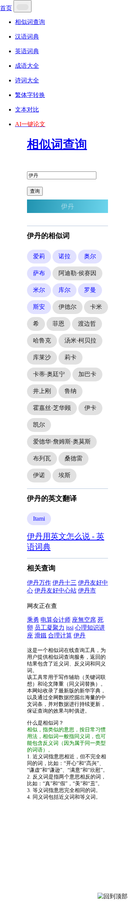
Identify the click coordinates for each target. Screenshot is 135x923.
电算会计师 (55, 619)
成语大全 (27, 66)
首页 (6, 8)
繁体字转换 (30, 95)
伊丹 (80, 635)
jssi (70, 627)
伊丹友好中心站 (55, 590)
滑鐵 (40, 635)
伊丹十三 (64, 582)
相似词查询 (30, 22)
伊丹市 (87, 590)
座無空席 (84, 619)
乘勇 (33, 619)
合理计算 (60, 635)
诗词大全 (27, 80)
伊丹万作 (39, 582)
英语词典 (27, 51)
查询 (35, 191)
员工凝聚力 (49, 627)
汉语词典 (27, 36)
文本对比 (27, 109)
